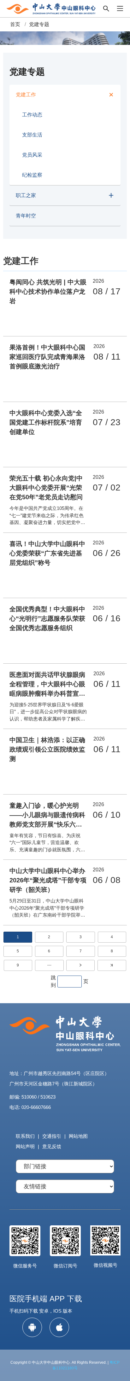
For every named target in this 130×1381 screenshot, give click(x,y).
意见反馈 (51, 1146)
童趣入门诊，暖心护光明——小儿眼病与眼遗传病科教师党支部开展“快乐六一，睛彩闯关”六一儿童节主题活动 (47, 824)
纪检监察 (32, 175)
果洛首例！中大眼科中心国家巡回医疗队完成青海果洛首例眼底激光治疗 (47, 357)
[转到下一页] (80, 965)
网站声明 (25, 1146)
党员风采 (32, 155)
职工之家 (26, 195)
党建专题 (39, 24)
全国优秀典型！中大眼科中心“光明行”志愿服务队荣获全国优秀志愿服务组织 (47, 618)
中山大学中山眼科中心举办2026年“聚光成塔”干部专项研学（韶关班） (47, 880)
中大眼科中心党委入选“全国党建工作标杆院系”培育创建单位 (45, 422)
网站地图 (78, 1136)
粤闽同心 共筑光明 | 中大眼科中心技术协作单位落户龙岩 (47, 291)
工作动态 (32, 114)
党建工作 (26, 94)
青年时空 (26, 215)
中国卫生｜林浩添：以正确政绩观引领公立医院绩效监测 (47, 749)
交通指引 (51, 1136)
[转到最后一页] (112, 965)
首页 (15, 24)
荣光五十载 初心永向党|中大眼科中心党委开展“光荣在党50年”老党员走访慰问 (46, 487)
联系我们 (25, 1136)
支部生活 (32, 134)
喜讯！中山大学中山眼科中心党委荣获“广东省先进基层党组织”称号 (47, 553)
